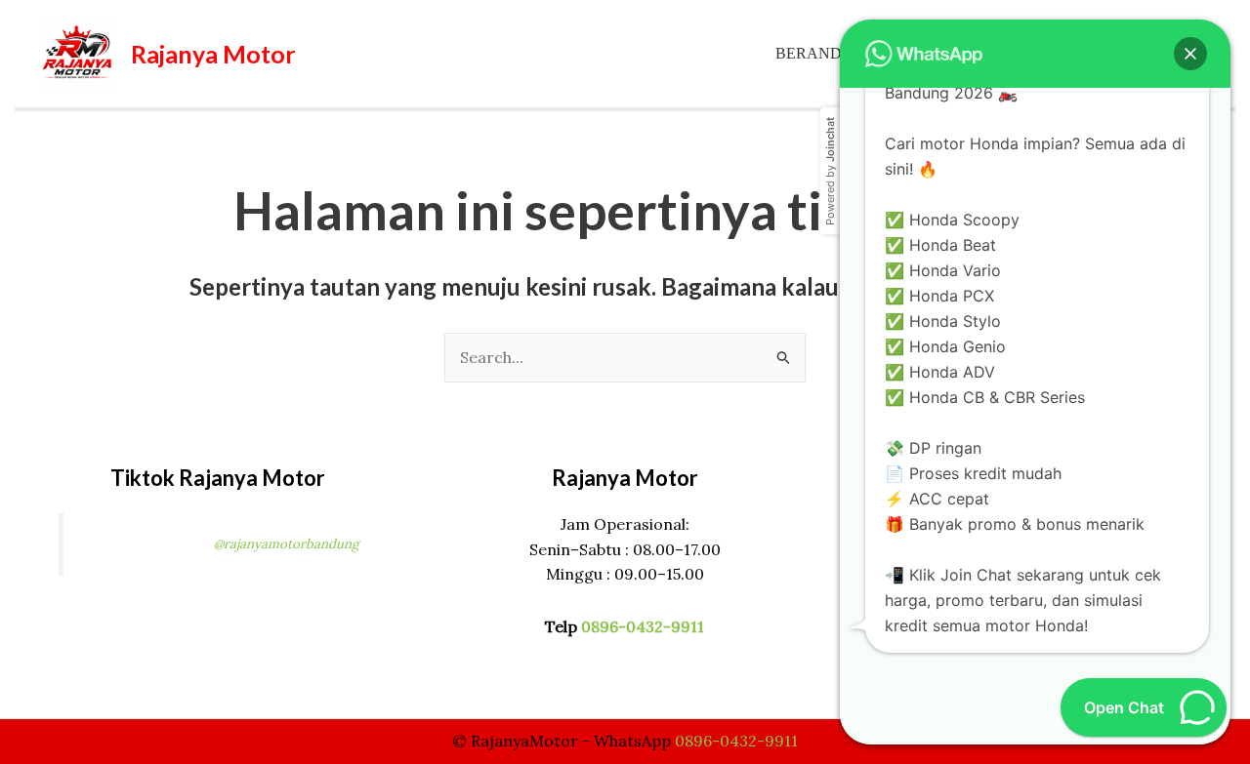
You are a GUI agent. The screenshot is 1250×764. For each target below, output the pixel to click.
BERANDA (814, 53)
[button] (1190, 53)
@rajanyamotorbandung (286, 544)
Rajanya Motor (213, 53)
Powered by (830, 171)
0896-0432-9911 (642, 626)
